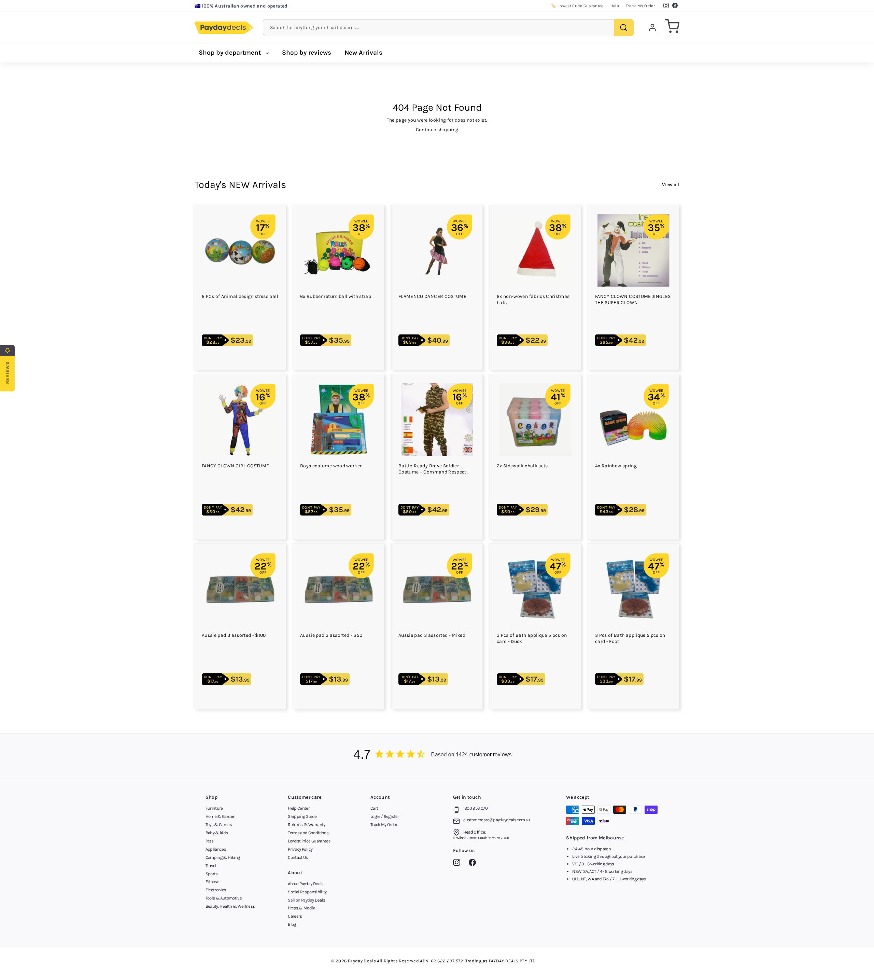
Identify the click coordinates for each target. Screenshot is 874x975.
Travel (211, 865)
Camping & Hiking (223, 857)
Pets (209, 840)
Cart (374, 808)
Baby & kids (217, 832)
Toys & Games (219, 824)
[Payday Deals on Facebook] (474, 863)
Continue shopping (437, 130)
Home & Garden (221, 816)
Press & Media (301, 907)
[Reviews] (437, 755)
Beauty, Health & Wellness (230, 906)
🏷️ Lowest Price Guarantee (577, 5)
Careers (295, 916)
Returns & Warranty (306, 824)
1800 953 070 (475, 808)
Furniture (214, 808)
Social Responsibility (307, 891)
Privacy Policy (300, 849)
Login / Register (384, 816)
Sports (212, 873)
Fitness (212, 881)
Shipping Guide (302, 816)
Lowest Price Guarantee (309, 840)
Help (614, 5)
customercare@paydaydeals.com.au (496, 819)
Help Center (299, 808)
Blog (292, 924)
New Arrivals (363, 52)
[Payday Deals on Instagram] (458, 863)
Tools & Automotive (224, 898)
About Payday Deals (305, 883)
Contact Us (298, 857)
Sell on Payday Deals (306, 900)
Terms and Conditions (308, 832)
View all (670, 185)
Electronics (216, 889)
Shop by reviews (306, 52)
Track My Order (640, 5)
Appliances (216, 849)
